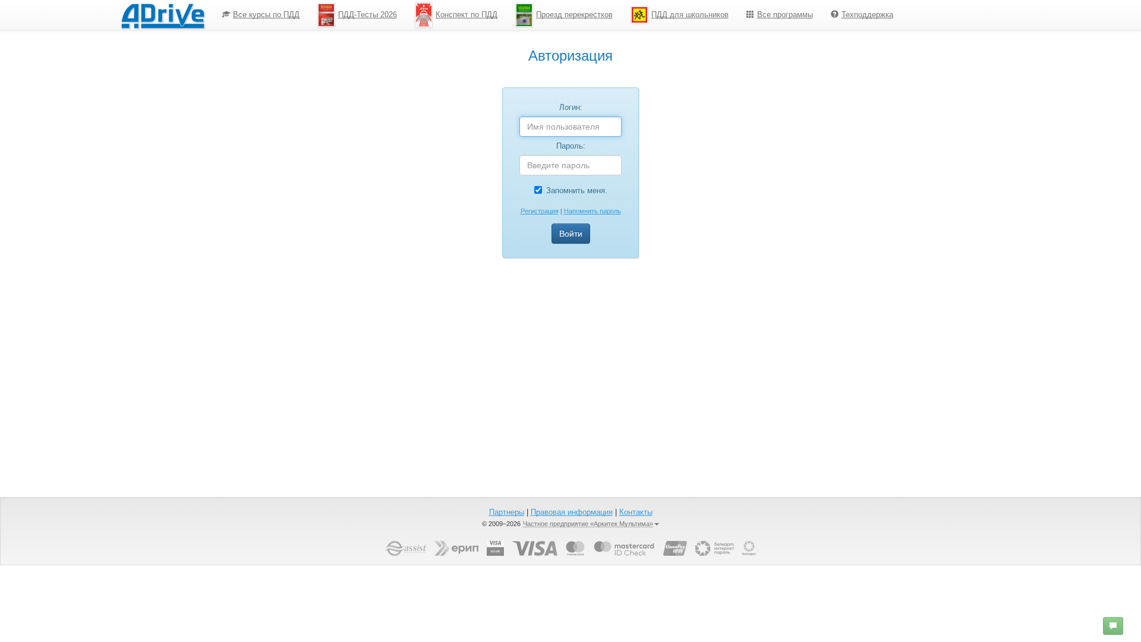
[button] (1113, 626)
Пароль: (570, 145)
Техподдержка (867, 14)
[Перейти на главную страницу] (162, 15)
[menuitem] (260, 15)
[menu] (557, 15)
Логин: (570, 107)
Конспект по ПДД (466, 14)
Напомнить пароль (592, 211)
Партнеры (506, 512)
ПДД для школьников (690, 14)
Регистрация (540, 211)
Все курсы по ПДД (266, 14)
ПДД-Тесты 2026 (367, 14)
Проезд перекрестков (574, 14)
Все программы (785, 14)
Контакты (636, 512)
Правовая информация (572, 512)
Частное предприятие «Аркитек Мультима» (588, 523)
